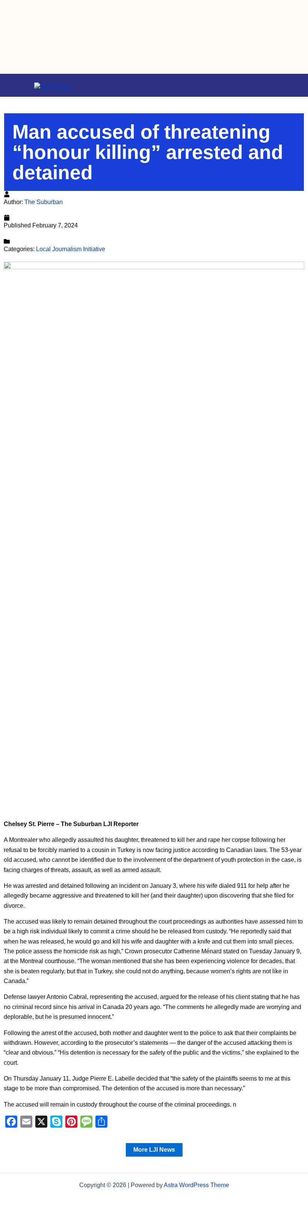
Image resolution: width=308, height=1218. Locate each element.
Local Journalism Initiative (70, 249)
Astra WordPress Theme (196, 1185)
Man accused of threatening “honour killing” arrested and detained (147, 152)
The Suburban (43, 202)
